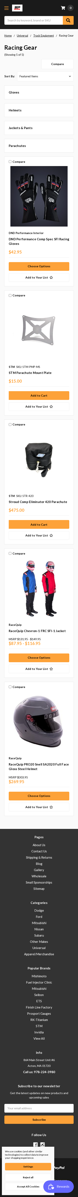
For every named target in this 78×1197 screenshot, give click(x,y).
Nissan (39, 929)
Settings (28, 1166)
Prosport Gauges (39, 1013)
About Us (39, 845)
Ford (39, 916)
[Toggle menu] (6, 8)
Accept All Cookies (28, 1186)
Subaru (39, 935)
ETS (39, 1001)
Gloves (14, 92)
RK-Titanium (39, 1020)
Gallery (39, 870)
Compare (57, 64)
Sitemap (39, 888)
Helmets (15, 110)
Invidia (39, 1032)
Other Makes (39, 941)
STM (39, 1026)
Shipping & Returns (39, 857)
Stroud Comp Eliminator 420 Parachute (38, 502)
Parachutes (17, 146)
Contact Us (39, 851)
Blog (39, 863)
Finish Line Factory (39, 1007)
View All (39, 1038)
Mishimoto (39, 976)
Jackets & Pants (20, 128)
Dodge (39, 910)
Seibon (39, 995)
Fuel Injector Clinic (39, 982)
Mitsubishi (39, 923)
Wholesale (39, 876)
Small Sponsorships (39, 882)
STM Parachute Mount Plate (30, 373)
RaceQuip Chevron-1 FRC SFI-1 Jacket (37, 631)
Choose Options (39, 266)
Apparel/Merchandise (39, 954)
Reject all (28, 1177)
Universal (39, 948)
